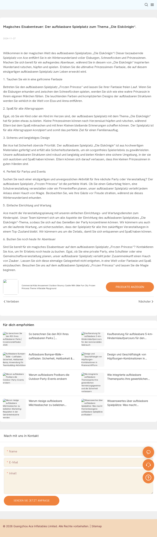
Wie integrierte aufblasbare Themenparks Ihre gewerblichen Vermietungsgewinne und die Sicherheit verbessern (127, 377)
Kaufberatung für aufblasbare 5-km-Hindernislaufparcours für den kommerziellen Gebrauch (130, 336)
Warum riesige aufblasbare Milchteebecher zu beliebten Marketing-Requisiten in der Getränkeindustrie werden (46, 403)
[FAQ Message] (148, 477)
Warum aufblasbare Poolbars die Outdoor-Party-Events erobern (49, 376)
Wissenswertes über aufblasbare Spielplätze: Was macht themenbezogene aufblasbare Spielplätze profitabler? (127, 403)
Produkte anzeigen (130, 286)
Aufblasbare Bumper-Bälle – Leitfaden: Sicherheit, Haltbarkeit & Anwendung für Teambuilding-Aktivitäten (50, 356)
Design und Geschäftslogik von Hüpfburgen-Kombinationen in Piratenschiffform (126, 356)
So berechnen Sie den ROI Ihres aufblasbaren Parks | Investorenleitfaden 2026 (49, 336)
